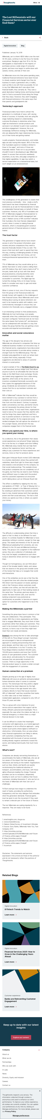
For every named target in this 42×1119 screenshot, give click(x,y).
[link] (21, 1037)
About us (5, 1054)
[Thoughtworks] (9, 3)
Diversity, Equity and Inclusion (13, 1077)
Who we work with (9, 1066)
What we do (6, 1058)
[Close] (40, 1091)
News (4, 1074)
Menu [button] (35, 2)
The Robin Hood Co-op (30, 367)
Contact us (6, 1085)
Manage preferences (21, 1116)
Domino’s (5, 636)
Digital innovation (10, 46)
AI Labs (5, 1070)
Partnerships (6, 1062)
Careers (5, 1081)
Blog (22, 46)
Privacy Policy (10, 1111)
